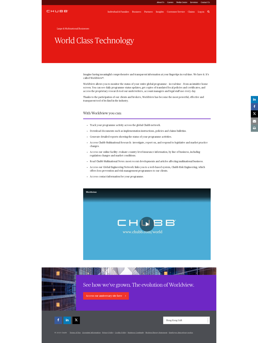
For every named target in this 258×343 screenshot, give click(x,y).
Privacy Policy (107, 333)
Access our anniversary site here (104, 296)
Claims (191, 12)
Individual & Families (118, 12)
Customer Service (176, 12)
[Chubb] (57, 11)
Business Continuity (136, 333)
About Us (160, 2)
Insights (160, 12)
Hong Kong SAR (174, 320)
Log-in (201, 12)
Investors (194, 2)
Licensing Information (91, 333)
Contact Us (205, 2)
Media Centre (181, 2)
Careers (170, 2)
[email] (254, 121)
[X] (76, 320)
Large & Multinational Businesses (73, 28)
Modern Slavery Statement (156, 333)
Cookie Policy (120, 333)
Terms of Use (75, 333)
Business (136, 12)
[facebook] (58, 320)
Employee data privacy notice (181, 333)
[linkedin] (67, 320)
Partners (148, 12)
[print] (254, 128)
